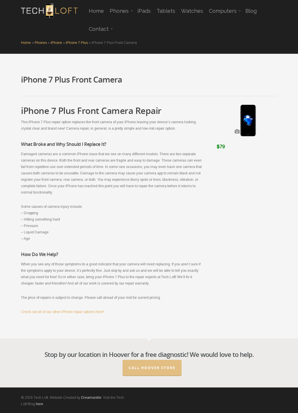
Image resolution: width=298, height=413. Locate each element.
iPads (144, 11)
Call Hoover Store (152, 367)
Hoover (119, 354)
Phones (119, 11)
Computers (223, 11)
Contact (99, 29)
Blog (251, 11)
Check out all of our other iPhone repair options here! (62, 312)
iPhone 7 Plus (77, 43)
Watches (192, 11)
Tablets (166, 11)
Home (96, 11)
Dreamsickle (91, 398)
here (39, 404)
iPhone (56, 43)
